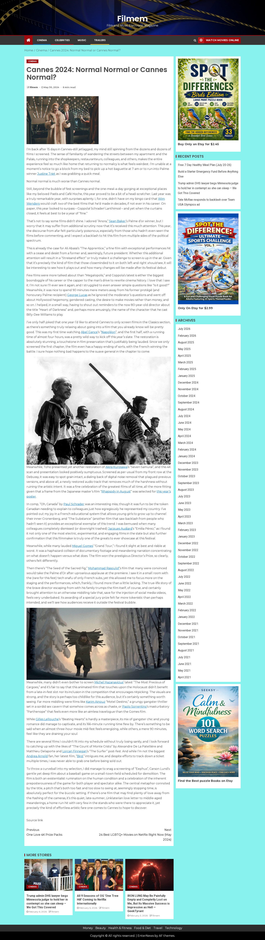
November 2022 (188, 550)
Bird (80, 756)
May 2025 (184, 349)
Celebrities (62, 40)
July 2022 (184, 576)
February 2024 (187, 449)
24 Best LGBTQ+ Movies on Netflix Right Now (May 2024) (135, 834)
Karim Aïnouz (95, 701)
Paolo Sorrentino (134, 706)
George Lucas (77, 295)
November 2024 (188, 389)
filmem (34, 87)
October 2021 (186, 637)
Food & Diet (142, 928)
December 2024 (188, 382)
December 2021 (188, 623)
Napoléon (108, 332)
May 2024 (184, 429)
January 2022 (186, 617)
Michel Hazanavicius (108, 682)
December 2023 (188, 463)
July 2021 (184, 657)
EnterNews (146, 935)
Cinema (42, 40)
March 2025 (185, 362)
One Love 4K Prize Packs (44, 832)
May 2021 (184, 670)
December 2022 (188, 543)
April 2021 (184, 677)
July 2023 (184, 496)
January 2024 (186, 456)
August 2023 (186, 489)
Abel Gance (89, 332)
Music (82, 40)
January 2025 (186, 376)
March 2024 (185, 443)
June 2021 (184, 664)
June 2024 (184, 422)
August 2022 (186, 570)
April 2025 (184, 355)
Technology (173, 928)
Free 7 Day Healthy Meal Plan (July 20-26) (204, 165)
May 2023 (184, 509)
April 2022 (184, 597)
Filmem (132, 18)
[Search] (195, 40)
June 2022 (184, 583)
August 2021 (186, 650)
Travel (157, 928)
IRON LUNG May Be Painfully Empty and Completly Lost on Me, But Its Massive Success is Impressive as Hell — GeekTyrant (148, 903)
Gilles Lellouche (47, 719)
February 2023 (187, 530)
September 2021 (188, 643)
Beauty (100, 928)
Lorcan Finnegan (74, 751)
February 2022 (187, 610)
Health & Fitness (120, 928)
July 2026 (184, 329)
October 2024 (186, 396)
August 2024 (186, 409)
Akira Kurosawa (116, 467)
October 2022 (186, 556)
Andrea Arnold (37, 756)
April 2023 (184, 516)
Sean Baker (117, 221)
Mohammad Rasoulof (103, 568)
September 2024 (188, 402)
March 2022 (185, 603)
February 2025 (187, 369)
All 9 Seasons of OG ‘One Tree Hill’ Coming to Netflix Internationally (97, 899)
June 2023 (184, 503)
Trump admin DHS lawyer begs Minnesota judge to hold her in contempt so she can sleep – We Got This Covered (208, 188)
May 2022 (184, 590)
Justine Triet (46, 173)
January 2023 (186, 536)
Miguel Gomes (82, 546)
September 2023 (188, 483)
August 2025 (186, 342)
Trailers (100, 40)
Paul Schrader (73, 504)
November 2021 (188, 630)
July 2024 (184, 416)
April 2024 (184, 436)
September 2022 (188, 563)
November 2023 (188, 469)
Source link (34, 820)
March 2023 (185, 523)
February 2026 (187, 335)
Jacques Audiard (120, 528)
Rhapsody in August (116, 491)
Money (88, 928)
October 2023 (186, 476)
